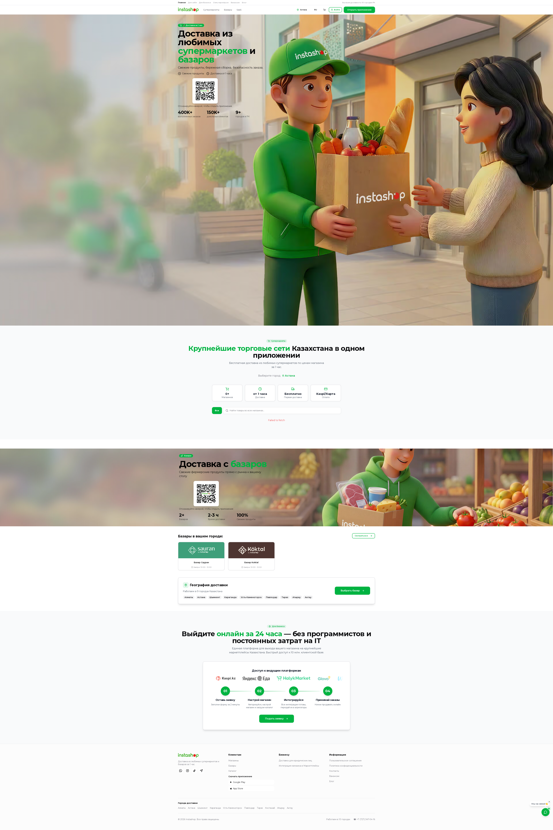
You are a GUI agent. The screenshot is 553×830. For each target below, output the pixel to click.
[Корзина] (324, 9)
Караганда (215, 808)
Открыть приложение (359, 9)
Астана (290, 375)
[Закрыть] (549, 801)
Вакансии (235, 2)
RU (315, 10)
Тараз (260, 808)
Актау (290, 808)
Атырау (281, 808)
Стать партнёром (221, 2)
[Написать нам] (545, 812)
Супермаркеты (211, 9)
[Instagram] (187, 770)
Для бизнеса (205, 2)
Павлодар (249, 808)
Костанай (270, 808)
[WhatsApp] (180, 770)
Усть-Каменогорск (232, 808)
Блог (244, 2)
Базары (228, 9)
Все (217, 410)
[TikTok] (194, 770)
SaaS (239, 9)
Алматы (182, 808)
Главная (182, 2)
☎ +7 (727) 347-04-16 (364, 819)
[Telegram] (201, 770)
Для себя (192, 2)
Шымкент (202, 808)
